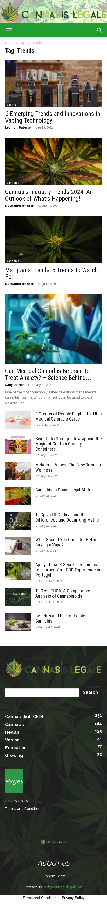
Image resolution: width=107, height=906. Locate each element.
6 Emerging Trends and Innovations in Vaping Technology (52, 117)
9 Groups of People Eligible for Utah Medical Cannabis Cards (68, 416)
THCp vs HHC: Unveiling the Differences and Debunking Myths (67, 517)
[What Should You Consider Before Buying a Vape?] (18, 546)
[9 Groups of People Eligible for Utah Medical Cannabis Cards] (18, 420)
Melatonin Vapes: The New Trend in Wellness (68, 467)
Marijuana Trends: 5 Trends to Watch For (51, 273)
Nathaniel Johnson (19, 205)
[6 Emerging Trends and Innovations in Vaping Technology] (53, 83)
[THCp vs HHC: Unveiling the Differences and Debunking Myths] (18, 521)
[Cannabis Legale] (53, 12)
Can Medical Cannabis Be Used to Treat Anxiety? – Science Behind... (48, 374)
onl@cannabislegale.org (63, 886)
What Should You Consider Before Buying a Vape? (67, 542)
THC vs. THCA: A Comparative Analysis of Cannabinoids (62, 593)
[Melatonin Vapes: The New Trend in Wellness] (18, 471)
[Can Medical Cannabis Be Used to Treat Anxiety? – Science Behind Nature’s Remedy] (53, 329)
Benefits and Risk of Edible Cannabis (60, 618)
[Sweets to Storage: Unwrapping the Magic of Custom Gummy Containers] (18, 445)
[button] (9, 30)
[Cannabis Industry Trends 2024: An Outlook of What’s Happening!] (53, 161)
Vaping (11, 104)
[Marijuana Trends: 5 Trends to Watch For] (53, 239)
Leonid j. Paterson (19, 127)
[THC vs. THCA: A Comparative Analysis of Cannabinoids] (18, 597)
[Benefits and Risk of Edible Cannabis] (18, 622)
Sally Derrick (14, 385)
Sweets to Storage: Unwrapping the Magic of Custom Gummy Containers (68, 444)
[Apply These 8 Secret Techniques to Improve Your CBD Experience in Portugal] (18, 571)
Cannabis (13, 183)
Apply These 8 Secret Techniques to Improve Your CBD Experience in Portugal (67, 570)
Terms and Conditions (23, 808)
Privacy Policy (16, 800)
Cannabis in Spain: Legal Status (64, 489)
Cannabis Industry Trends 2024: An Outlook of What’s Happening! (49, 195)
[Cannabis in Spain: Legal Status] (18, 496)
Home (9, 42)
